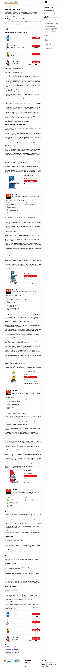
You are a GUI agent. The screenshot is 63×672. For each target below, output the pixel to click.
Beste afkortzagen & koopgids (49, 10)
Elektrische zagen (7, 5)
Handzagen (14, 5)
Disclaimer (26, 666)
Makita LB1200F (14, 45)
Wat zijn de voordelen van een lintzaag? (51, 23)
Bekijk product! (36, 37)
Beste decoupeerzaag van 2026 (11, 646)
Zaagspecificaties (48, 36)
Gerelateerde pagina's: (49, 48)
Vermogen (47, 39)
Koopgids (46, 35)
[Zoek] (46, 2)
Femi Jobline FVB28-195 (16, 53)
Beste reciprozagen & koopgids (49, 12)
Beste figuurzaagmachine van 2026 (12, 650)
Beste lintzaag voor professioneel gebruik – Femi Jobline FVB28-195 (50, 31)
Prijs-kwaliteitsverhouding (50, 45)
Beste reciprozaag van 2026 (10, 647)
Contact (26, 662)
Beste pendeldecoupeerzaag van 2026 (12, 649)
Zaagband (47, 40)
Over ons (26, 663)
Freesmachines (24, 5)
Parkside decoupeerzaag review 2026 (12, 652)
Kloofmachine (31, 5)
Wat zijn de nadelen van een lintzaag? (51, 24)
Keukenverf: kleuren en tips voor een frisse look (49, 664)
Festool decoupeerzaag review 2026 (12, 653)
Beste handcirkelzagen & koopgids (49, 11)
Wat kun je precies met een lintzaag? (51, 19)
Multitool (36, 5)
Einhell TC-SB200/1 (15, 61)
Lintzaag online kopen (49, 47)
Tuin (19, 5)
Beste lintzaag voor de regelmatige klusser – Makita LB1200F (51, 29)
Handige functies (48, 44)
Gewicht (47, 43)
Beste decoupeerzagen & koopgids (49, 13)
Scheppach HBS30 (16, 36)
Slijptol (40, 5)
